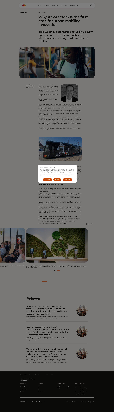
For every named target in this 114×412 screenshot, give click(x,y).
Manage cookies (67, 179)
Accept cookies (47, 179)
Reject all (57, 179)
